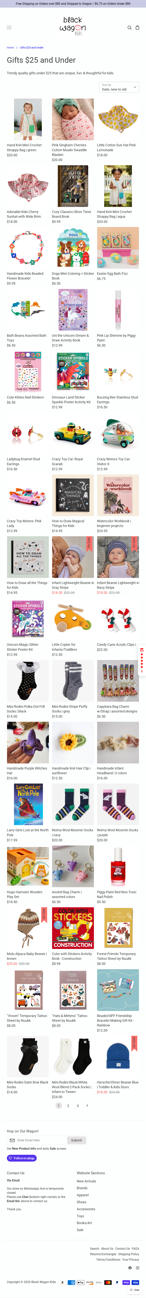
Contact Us (122, 1248)
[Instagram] (137, 1268)
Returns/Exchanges (103, 1254)
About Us (107, 1248)
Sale (80, 1230)
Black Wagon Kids (43, 1282)
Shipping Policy (128, 1254)
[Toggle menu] (9, 27)
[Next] (87, 1106)
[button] (142, 660)
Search (94, 1248)
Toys (80, 1216)
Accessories (86, 1209)
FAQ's (135, 1248)
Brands (82, 1188)
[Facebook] (130, 1268)
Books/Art (84, 1223)
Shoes (81, 1202)
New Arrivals (86, 1181)
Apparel (83, 1195)
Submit (76, 1140)
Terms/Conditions (108, 1259)
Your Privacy (130, 1259)
